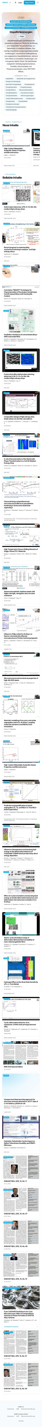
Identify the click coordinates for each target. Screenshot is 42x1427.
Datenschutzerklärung (28, 1409)
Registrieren (29, 2)
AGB (17, 1409)
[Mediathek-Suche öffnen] (10, 2)
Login (20, 2)
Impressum (10, 1409)
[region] (21, 148)
